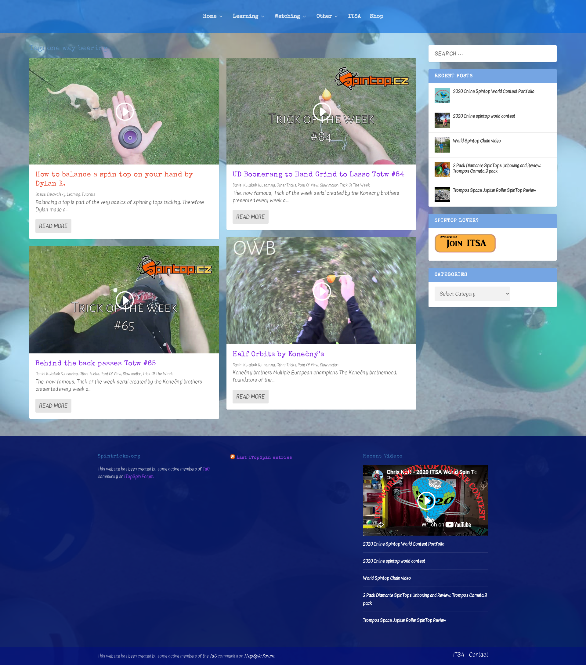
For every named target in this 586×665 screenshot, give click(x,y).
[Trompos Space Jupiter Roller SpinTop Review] (442, 194)
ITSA (354, 16)
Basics (40, 194)
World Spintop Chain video (477, 141)
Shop (376, 16)
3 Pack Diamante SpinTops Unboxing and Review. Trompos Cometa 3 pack (497, 168)
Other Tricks (89, 374)
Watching (287, 16)
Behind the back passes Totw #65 (95, 363)
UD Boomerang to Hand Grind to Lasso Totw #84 (318, 175)
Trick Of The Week (158, 374)
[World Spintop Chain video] (442, 145)
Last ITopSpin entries (264, 458)
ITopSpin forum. (259, 655)
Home (210, 16)
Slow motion (132, 374)
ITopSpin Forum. (139, 476)
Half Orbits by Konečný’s (278, 354)
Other (324, 16)
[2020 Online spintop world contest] (442, 120)
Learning (246, 16)
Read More (53, 226)
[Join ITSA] (465, 251)
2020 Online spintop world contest (484, 116)
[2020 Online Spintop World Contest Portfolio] (442, 95)
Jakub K (56, 374)
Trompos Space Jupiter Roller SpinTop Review (494, 190)
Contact (478, 655)
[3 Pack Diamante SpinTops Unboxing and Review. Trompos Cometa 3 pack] (442, 169)
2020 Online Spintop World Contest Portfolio (493, 91)
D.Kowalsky (56, 194)
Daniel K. (42, 374)
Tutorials (88, 194)
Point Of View (110, 374)
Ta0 (206, 469)
